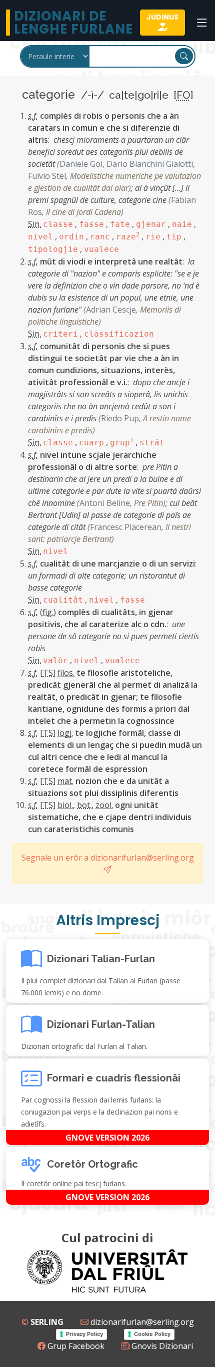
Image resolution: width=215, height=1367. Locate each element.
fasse (91, 224)
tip (174, 236)
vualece (101, 249)
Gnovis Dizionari (161, 1345)
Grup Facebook (75, 1345)
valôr (55, 660)
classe (58, 224)
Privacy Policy (84, 1333)
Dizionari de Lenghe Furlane (73, 22)
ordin (71, 236)
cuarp (91, 442)
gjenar (151, 224)
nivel (40, 236)
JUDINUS (162, 17)
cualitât (63, 600)
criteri (60, 334)
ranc (100, 236)
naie (182, 224)
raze (128, 236)
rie (153, 236)
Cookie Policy (152, 1333)
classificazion (119, 334)
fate (120, 224)
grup (122, 442)
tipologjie (53, 249)
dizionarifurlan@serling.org (141, 1321)
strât (152, 442)
